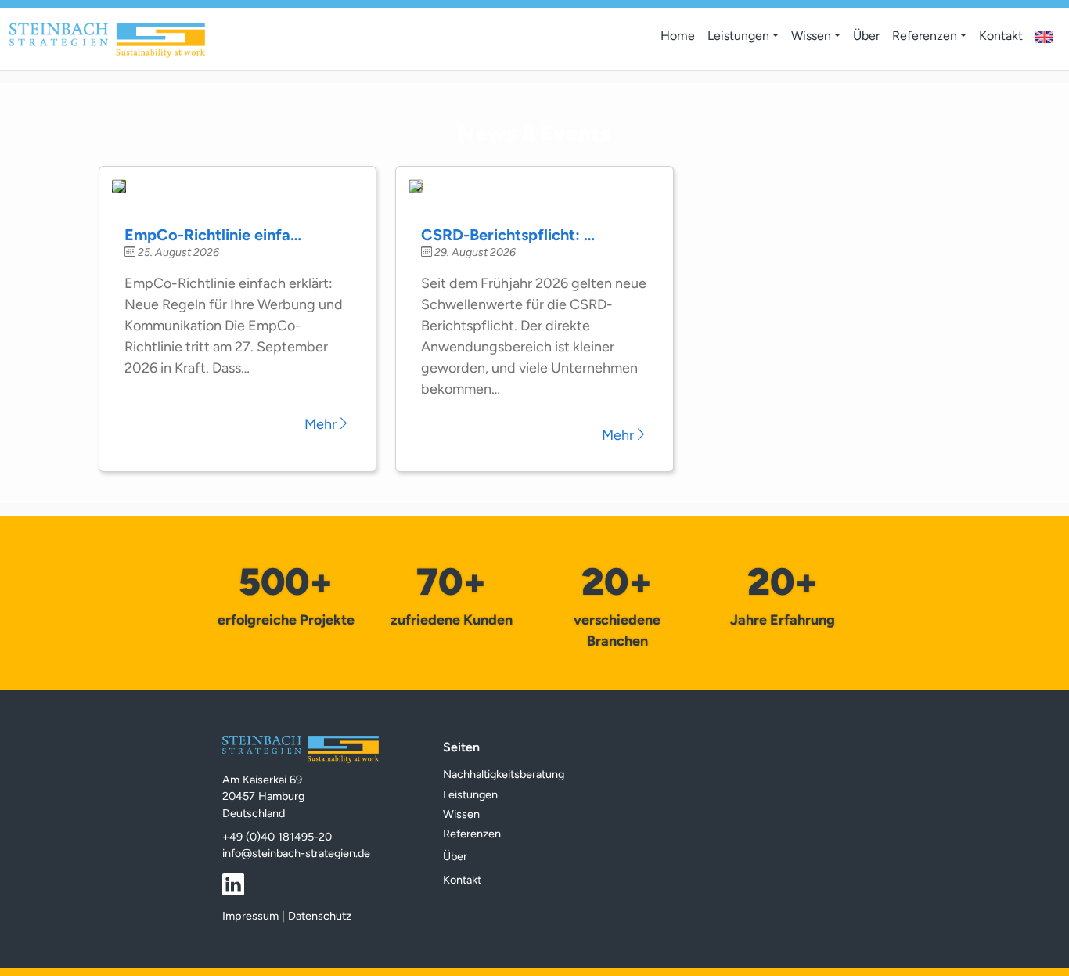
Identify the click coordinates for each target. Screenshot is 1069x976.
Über (866, 35)
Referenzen (924, 35)
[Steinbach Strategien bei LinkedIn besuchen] (233, 884)
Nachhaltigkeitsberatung (503, 774)
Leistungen (738, 35)
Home (677, 35)
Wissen (811, 35)
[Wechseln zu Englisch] (1044, 38)
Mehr (320, 424)
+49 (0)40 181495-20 (277, 837)
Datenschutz (319, 916)
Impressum (250, 916)
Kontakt (1001, 35)
